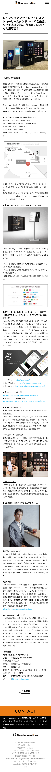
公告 (25, 766)
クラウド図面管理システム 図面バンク (25, 753)
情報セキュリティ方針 (25, 748)
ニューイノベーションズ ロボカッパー (25, 750)
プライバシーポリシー (25, 745)
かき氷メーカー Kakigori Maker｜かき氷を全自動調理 (25, 758)
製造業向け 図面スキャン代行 (25, 756)
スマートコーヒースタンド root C (25, 761)
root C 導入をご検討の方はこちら (25, 764)
